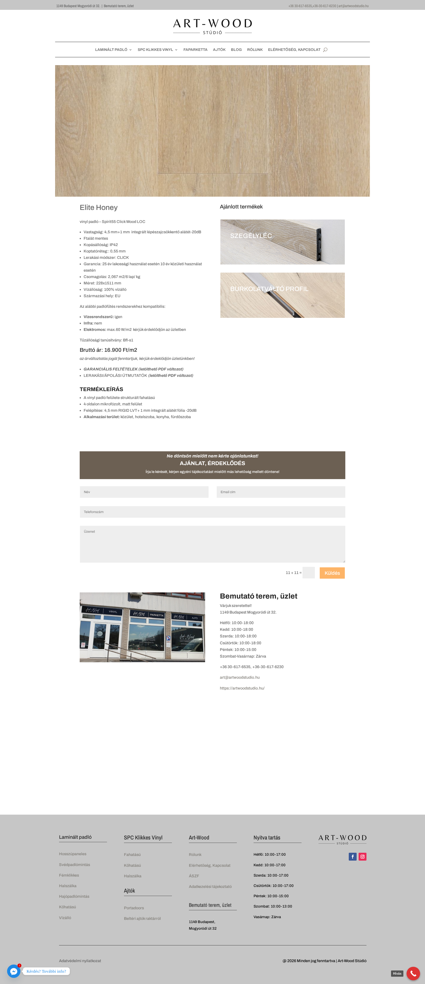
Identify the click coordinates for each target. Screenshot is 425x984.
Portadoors (134, 908)
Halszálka (67, 886)
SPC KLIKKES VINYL (155, 50)
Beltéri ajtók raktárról (142, 918)
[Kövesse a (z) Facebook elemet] (353, 857)
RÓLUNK (255, 50)
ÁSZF (194, 876)
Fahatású (132, 854)
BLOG (236, 50)
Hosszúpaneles (72, 854)
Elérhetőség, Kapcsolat (209, 865)
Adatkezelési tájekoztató (210, 886)
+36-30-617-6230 (324, 5)
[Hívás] (413, 973)
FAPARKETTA (195, 50)
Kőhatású (67, 907)
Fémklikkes (69, 875)
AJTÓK (219, 50)
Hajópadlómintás (74, 896)
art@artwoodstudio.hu (353, 5)
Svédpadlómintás (74, 865)
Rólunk (195, 854)
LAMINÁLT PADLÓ (111, 50)
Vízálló (65, 918)
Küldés (332, 573)
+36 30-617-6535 (300, 5)
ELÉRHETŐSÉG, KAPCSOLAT (294, 50)
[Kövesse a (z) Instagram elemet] (362, 857)
